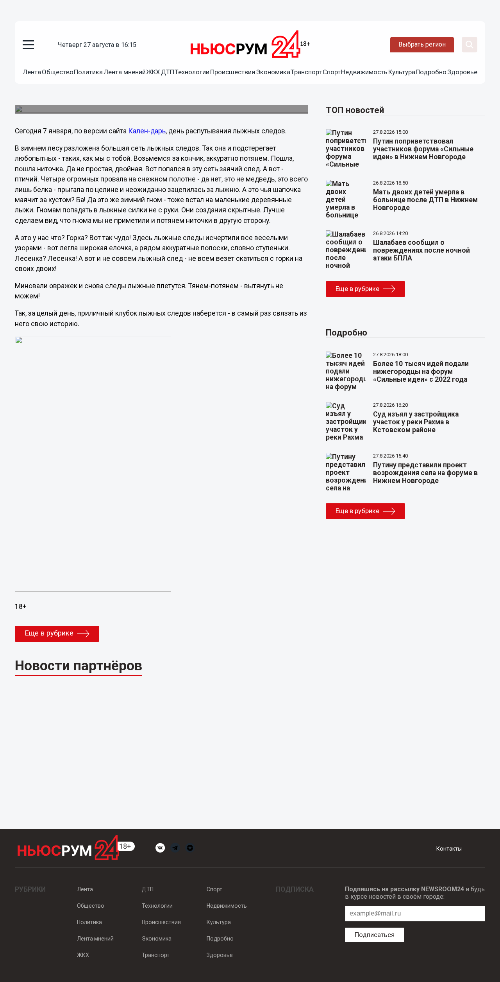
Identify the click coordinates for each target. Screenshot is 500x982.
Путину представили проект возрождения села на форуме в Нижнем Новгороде (425, 473)
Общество (57, 72)
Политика (88, 72)
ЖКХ (153, 72)
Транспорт (306, 72)
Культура (401, 72)
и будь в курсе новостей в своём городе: (415, 892)
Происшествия (232, 72)
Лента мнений (125, 72)
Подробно (431, 72)
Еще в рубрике (49, 633)
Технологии (192, 72)
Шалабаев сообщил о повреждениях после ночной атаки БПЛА (421, 250)
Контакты (449, 849)
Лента (32, 72)
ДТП (167, 72)
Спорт (332, 72)
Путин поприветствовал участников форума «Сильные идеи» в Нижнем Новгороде (423, 149)
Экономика (273, 72)
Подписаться (375, 935)
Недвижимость (364, 72)
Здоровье (462, 72)
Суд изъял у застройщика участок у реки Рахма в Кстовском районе (416, 422)
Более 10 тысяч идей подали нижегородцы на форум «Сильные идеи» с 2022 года (421, 371)
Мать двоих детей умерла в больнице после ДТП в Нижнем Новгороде (425, 200)
